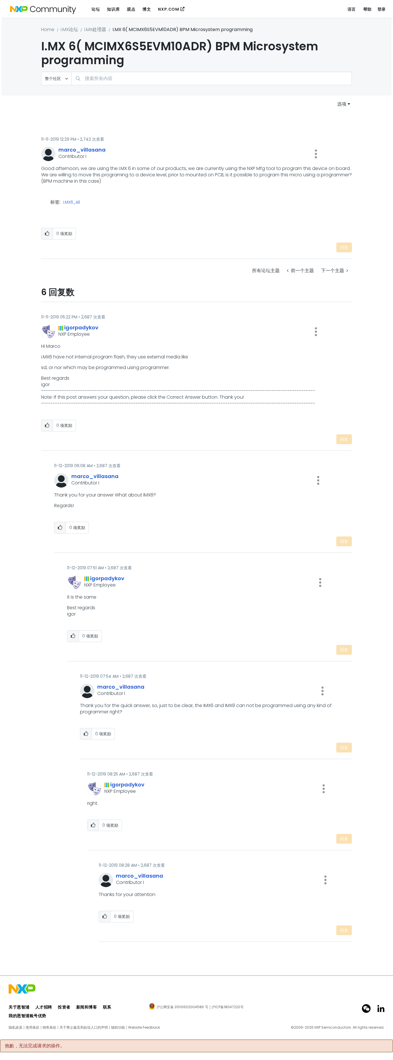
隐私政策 (15, 1027)
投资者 (64, 1007)
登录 (381, 9)
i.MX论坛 (69, 29)
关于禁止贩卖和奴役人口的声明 (84, 1027)
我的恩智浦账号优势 (27, 1016)
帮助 (367, 9)
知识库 (113, 9)
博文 (146, 9)
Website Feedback (144, 1027)
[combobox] (211, 78)
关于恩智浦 (19, 1007)
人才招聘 (43, 1007)
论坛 (95, 9)
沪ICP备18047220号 (227, 1007)
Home (47, 29)
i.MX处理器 (95, 29)
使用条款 (32, 1027)
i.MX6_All (71, 202)
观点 (131, 9)
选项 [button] (341, 104)
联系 (107, 1007)
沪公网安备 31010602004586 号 (182, 1007)
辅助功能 (118, 1027)
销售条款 (49, 1027)
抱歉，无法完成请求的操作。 (35, 1046)
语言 (352, 9)
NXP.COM (168, 9)
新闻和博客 (86, 1007)
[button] (316, 154)
